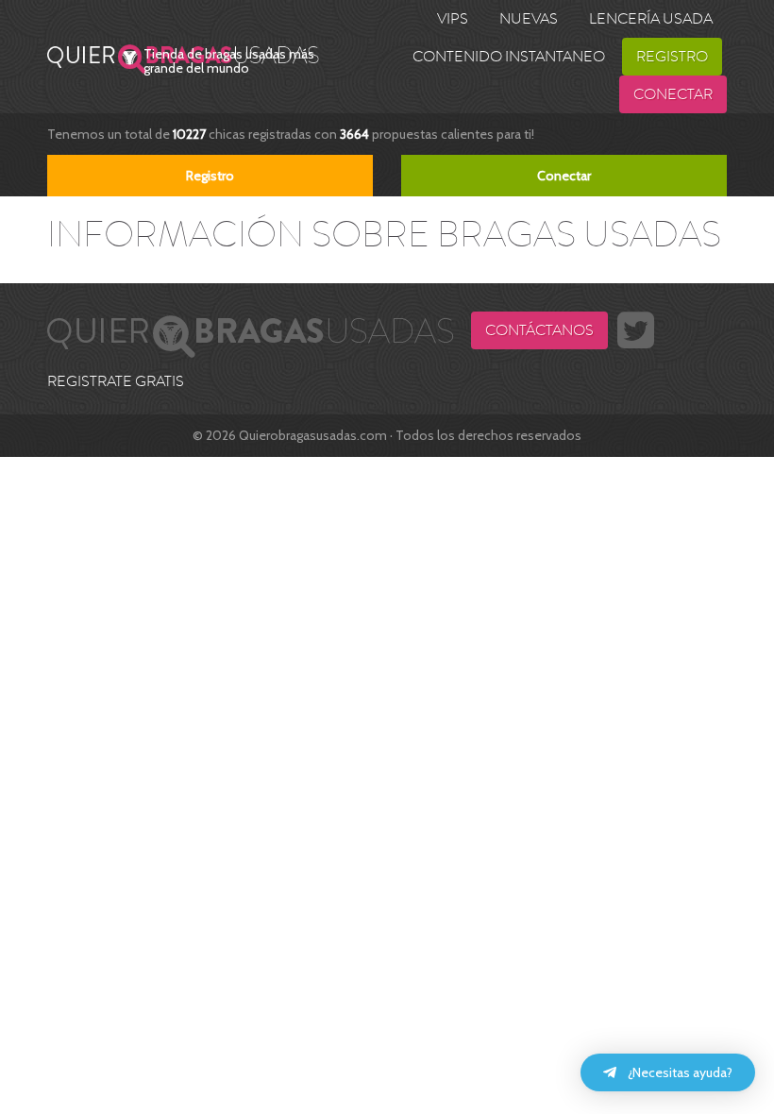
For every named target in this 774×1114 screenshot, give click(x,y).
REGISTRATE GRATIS (115, 381)
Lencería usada (651, 18)
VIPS (452, 18)
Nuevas (528, 18)
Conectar (673, 94)
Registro (672, 56)
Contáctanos (539, 330)
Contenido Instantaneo (508, 56)
